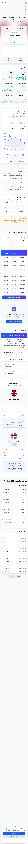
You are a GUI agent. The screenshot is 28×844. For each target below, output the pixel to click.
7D (23, 116)
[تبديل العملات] (14, 28)
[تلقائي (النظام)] (25, 10)
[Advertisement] (14, 7)
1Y (13, 116)
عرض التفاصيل (14, 245)
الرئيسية (25, 13)
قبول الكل (14, 833)
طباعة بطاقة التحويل (13, 576)
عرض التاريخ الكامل (8, 161)
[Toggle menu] (2, 2)
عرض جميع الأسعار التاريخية (14, 297)
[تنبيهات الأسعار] (5, 2)
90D (16, 116)
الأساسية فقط (14, 836)
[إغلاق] (25, 825)
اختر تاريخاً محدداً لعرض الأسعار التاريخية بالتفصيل (15, 237)
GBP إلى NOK (19, 13)
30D (20, 116)
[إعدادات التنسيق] (25, 6)
